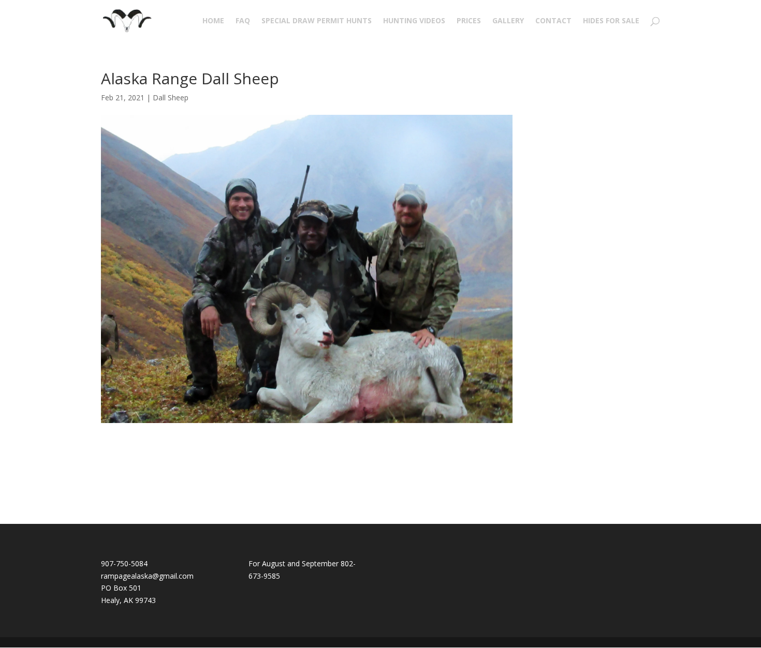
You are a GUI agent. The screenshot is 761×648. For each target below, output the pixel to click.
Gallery (508, 21)
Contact (553, 21)
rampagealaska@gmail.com (147, 576)
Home (213, 21)
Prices (469, 21)
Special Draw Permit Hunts (316, 21)
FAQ (243, 21)
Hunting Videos (414, 21)
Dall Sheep (170, 97)
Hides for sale (611, 21)
